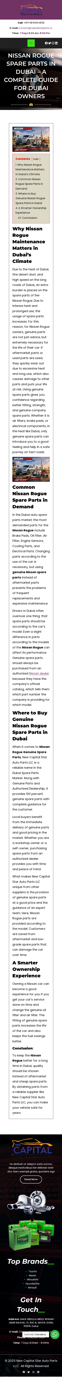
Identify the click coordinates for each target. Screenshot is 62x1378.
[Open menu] (31, 43)
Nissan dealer (39, 673)
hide (36, 159)
